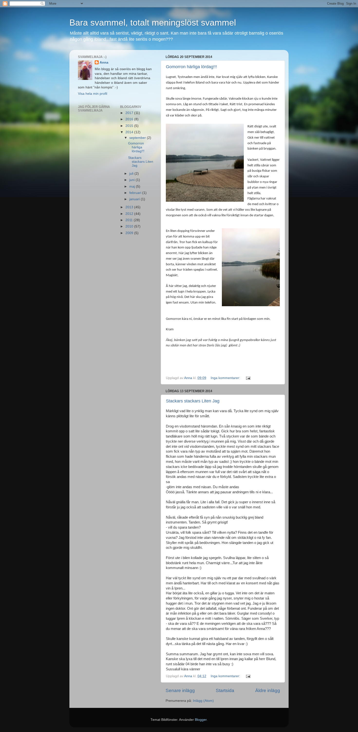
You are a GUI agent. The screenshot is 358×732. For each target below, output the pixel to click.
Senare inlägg (180, 690)
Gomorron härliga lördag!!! (191, 66)
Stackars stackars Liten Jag (192, 401)
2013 (129, 207)
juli (131, 173)
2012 (129, 214)
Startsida (225, 690)
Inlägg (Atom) (203, 701)
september (138, 138)
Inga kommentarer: (226, 378)
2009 (129, 233)
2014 (129, 132)
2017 (129, 113)
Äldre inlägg (267, 690)
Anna (104, 62)
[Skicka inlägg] (247, 378)
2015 (129, 126)
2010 (129, 226)
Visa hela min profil (92, 93)
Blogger (201, 720)
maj (132, 186)
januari (135, 199)
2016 (129, 119)
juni (132, 180)
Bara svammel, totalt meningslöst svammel (152, 23)
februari (135, 193)
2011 (129, 220)
